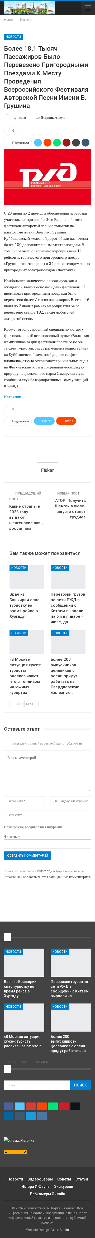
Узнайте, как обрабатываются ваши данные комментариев (47, 877)
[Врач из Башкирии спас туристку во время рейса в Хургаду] (27, 577)
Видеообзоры (40, 1179)
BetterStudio (60, 1230)
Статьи (81, 1179)
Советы (64, 1179)
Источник (12, 396)
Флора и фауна (36, 1186)
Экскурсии (63, 1186)
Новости (13, 37)
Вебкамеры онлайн (47, 1194)
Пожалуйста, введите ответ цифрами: (33, 827)
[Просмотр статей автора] (48, 452)
